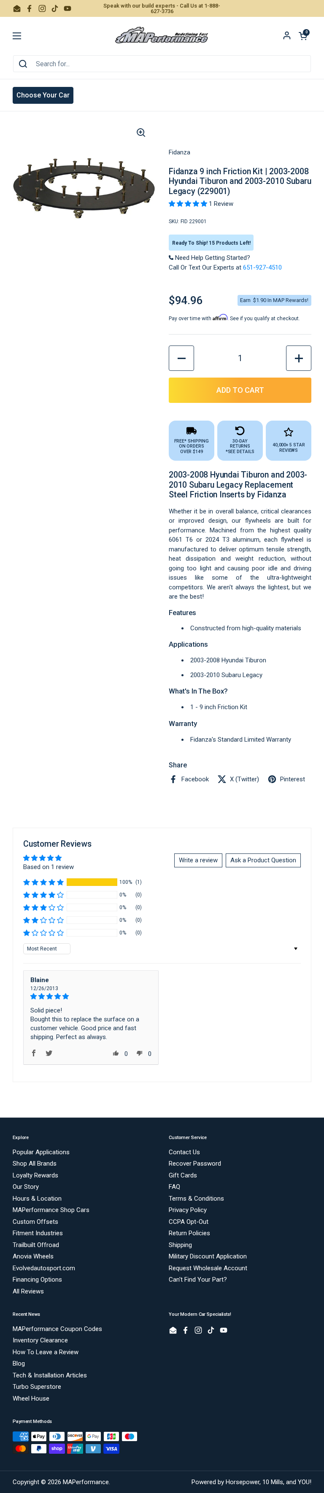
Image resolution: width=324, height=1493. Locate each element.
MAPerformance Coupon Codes (57, 1329)
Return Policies (189, 1233)
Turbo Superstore (37, 1386)
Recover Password (195, 1163)
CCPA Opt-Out (188, 1222)
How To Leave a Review (45, 1352)
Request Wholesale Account (208, 1268)
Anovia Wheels (33, 1256)
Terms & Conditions (196, 1198)
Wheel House (31, 1398)
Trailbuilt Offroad (36, 1245)
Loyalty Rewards (35, 1175)
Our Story (26, 1187)
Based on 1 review (48, 867)
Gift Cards (183, 1175)
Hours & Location (37, 1198)
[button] (302, 35)
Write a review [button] (198, 860)
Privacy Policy (188, 1210)
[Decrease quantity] (181, 358)
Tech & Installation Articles (50, 1375)
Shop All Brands (35, 1163)
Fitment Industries (38, 1233)
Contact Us (184, 1152)
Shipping (180, 1245)
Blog (19, 1363)
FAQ (174, 1187)
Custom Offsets (35, 1222)
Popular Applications (41, 1152)
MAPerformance (86, 1482)
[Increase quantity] (298, 358)
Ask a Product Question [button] (263, 860)
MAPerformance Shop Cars (51, 1210)
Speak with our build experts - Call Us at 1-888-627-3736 (161, 8)
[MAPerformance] (162, 36)
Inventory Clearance (40, 1340)
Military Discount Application (208, 1256)
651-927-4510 (262, 267)
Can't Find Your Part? (198, 1279)
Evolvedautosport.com (44, 1268)
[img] (90, 996)
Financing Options (37, 1279)
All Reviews (28, 1291)
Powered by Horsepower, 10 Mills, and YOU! (251, 1482)
